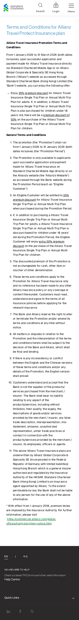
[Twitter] (32, 611)
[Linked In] (8, 611)
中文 (25, 556)
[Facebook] (20, 611)
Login (55, 11)
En (6, 556)
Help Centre (12, 579)
